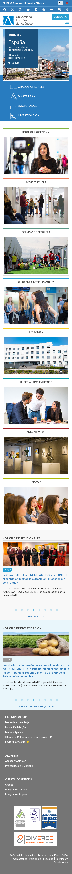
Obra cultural (36, 432)
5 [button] (39, 610)
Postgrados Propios (16, 794)
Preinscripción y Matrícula (19, 765)
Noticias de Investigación (22, 628)
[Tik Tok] (67, 9)
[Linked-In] (36, 9)
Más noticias (35, 616)
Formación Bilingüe (15, 727)
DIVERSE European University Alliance (23, 3)
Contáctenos (20, 858)
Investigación (28, 115)
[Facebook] (4, 9)
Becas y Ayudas (36, 182)
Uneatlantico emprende (36, 382)
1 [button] (16, 610)
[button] (67, 3)
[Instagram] (20, 9)
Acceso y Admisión (15, 760)
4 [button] (33, 610)
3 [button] (27, 610)
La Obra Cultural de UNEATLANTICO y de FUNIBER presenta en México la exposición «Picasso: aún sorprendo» (35, 578)
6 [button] (45, 610)
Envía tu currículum (15, 741)
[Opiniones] (59, 9)
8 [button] (57, 610)
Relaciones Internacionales (36, 282)
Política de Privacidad (41, 858)
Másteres (25, 96)
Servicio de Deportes (36, 232)
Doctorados (27, 105)
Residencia (36, 332)
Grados (9, 784)
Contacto (60, 16)
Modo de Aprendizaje (17, 722)
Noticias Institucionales (21, 538)
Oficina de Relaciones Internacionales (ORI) (29, 737)
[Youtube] (28, 9)
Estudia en (15, 34)
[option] (36, 570)
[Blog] (43, 9)
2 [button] (21, 610)
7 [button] (51, 610)
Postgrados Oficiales (16, 789)
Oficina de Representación (16, 56)
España (16, 42)
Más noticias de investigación (35, 706)
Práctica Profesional (36, 132)
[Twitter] (12, 9)
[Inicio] (18, 20)
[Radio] (51, 9)
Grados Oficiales (31, 86)
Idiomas (36, 482)
